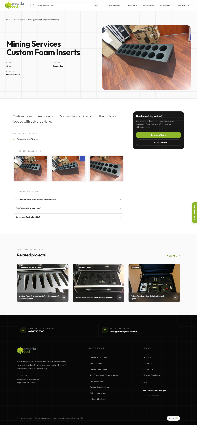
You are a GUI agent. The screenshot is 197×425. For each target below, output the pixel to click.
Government (164, 5)
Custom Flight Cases (98, 369)
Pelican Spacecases (98, 393)
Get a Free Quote (194, 213)
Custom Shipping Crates (100, 387)
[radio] (169, 418)
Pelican (131, 5)
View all (171, 256)
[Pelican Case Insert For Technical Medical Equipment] (154, 283)
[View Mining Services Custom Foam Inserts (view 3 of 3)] (106, 168)
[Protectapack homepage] (26, 350)
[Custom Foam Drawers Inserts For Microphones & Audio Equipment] (42, 283)
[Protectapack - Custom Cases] (14, 5)
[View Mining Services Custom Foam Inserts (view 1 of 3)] (31, 168)
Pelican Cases (96, 363)
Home (8, 20)
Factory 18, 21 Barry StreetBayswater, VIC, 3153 (28, 381)
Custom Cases (114, 5)
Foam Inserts (148, 5)
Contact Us (148, 369)
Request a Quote (158, 135)
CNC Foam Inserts (97, 381)
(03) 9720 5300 (160, 142)
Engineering (58, 66)
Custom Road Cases (98, 357)
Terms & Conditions (152, 375)
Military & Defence (98, 399)
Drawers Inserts (13, 74)
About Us (147, 357)
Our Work (182, 5)
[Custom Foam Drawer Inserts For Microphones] (98, 283)
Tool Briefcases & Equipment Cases (104, 375)
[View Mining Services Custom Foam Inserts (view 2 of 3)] (68, 168)
